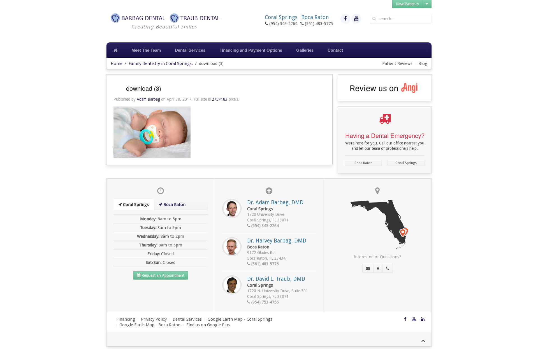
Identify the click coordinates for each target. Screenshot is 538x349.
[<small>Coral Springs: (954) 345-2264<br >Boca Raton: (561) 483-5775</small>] (387, 268)
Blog (422, 63)
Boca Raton (363, 163)
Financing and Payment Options (250, 50)
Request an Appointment (162, 275)
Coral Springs (406, 163)
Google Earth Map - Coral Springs (240, 319)
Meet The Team (146, 50)
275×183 (220, 99)
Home (116, 63)
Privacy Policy (154, 319)
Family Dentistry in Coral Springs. (161, 63)
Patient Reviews (397, 63)
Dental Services (190, 50)
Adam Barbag (148, 99)
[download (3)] (152, 132)
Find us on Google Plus (208, 324)
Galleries (305, 50)
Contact (335, 50)
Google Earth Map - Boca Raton (149, 324)
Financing (125, 319)
